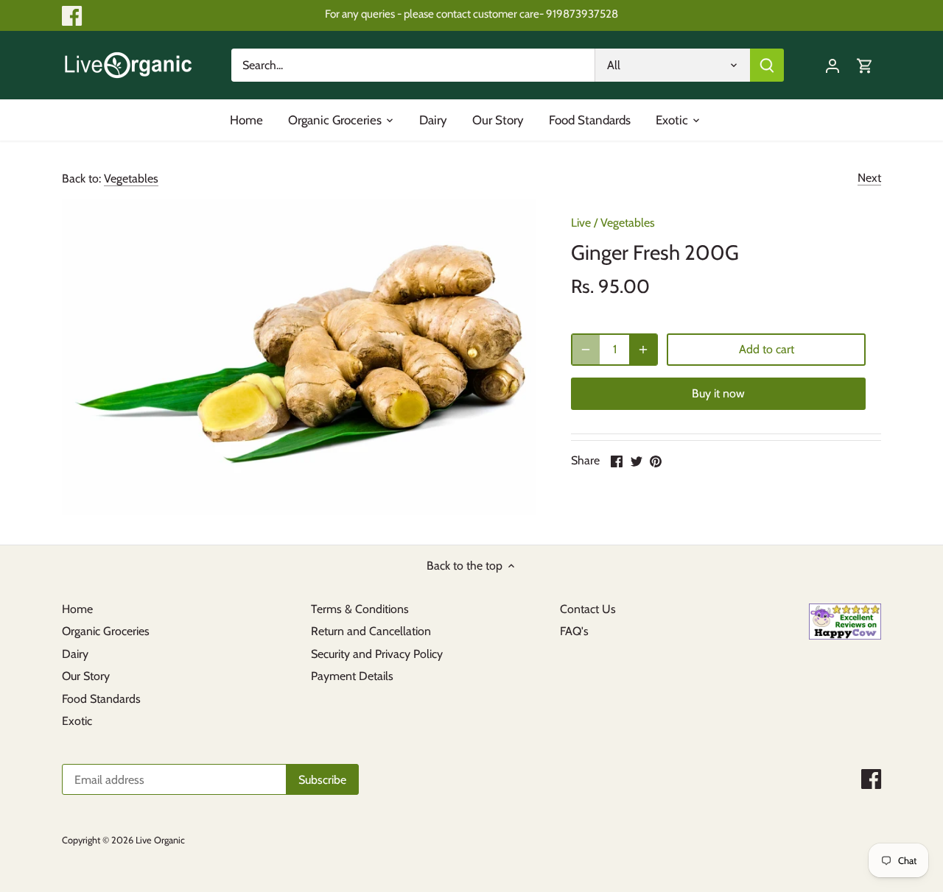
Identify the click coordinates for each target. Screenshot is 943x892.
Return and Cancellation (371, 631)
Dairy (75, 654)
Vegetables (131, 178)
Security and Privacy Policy (377, 654)
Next (869, 178)
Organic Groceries (106, 631)
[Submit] (767, 65)
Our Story (86, 676)
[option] (299, 357)
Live (581, 223)
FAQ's (574, 631)
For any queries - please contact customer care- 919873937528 (471, 14)
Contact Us (588, 609)
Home (77, 609)
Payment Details (352, 676)
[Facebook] (72, 16)
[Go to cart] (865, 65)
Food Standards (101, 699)
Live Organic (160, 840)
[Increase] (643, 349)
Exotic (77, 721)
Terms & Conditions (360, 609)
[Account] (832, 65)
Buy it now (718, 393)
